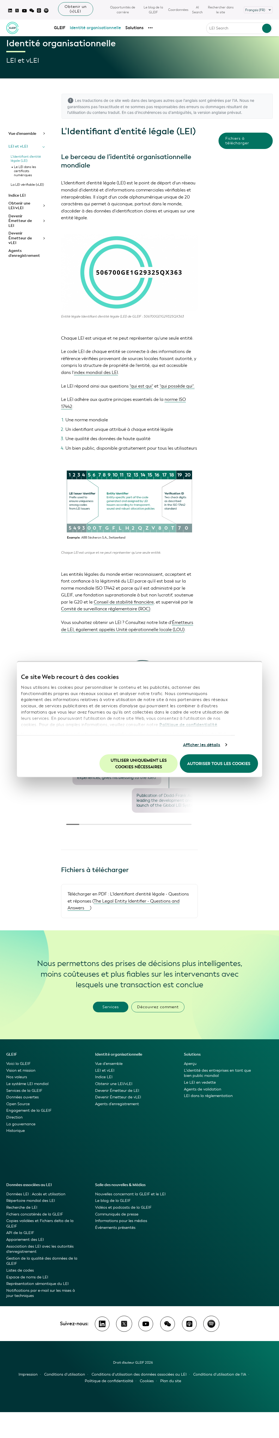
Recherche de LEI (21, 1207)
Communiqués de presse (116, 1214)
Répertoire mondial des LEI (30, 1200)
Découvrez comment (158, 1007)
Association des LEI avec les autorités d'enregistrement (40, 1249)
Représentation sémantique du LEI (37, 1283)
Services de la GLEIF (24, 1090)
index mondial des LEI (96, 372)
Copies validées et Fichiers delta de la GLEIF (40, 1223)
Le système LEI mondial (27, 1083)
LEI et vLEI (18, 146)
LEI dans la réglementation (208, 1095)
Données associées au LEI (29, 1185)
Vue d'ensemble (22, 133)
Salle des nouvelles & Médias (120, 1185)
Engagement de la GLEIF (28, 1110)
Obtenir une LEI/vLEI (19, 206)
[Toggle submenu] (43, 133)
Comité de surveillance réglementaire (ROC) (105, 608)
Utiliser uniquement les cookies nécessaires (139, 764)
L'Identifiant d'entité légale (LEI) (26, 159)
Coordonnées (178, 10)
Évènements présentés (115, 1227)
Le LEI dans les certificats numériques (25, 171)
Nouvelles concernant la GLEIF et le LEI (130, 1194)
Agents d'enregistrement (24, 253)
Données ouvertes (22, 1097)
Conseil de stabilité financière (124, 602)
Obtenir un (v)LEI (76, 9)
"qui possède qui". (177, 386)
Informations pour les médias (121, 1220)
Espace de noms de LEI (27, 1277)
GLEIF (59, 28)
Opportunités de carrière (122, 9)
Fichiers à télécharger (237, 140)
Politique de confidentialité (188, 724)
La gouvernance (20, 1124)
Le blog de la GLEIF (153, 9)
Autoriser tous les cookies (218, 763)
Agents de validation (202, 1089)
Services (110, 1007)
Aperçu (190, 1063)
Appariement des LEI (25, 1239)
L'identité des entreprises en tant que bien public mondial (217, 1073)
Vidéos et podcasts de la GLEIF (123, 1207)
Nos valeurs (16, 1077)
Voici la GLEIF (18, 1063)
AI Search (197, 9)
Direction (14, 1117)
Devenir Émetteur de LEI (20, 221)
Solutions (134, 28)
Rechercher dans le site (220, 9)
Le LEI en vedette (200, 1082)
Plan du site (170, 1381)
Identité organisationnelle (95, 28)
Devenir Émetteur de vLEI (20, 238)
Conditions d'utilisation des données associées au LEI (139, 1374)
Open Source (18, 1104)
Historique (15, 1130)
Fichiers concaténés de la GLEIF (34, 1214)
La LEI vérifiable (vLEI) (27, 185)
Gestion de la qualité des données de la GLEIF (41, 1261)
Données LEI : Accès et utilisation (35, 1194)
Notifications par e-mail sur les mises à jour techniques (40, 1293)
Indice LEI (17, 195)
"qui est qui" (141, 386)
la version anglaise (209, 112)
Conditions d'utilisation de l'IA (219, 1374)
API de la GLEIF (20, 1232)
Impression (28, 1374)
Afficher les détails (201, 744)
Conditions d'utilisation (64, 1374)
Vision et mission (20, 1070)
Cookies (147, 1381)
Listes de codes (20, 1270)
